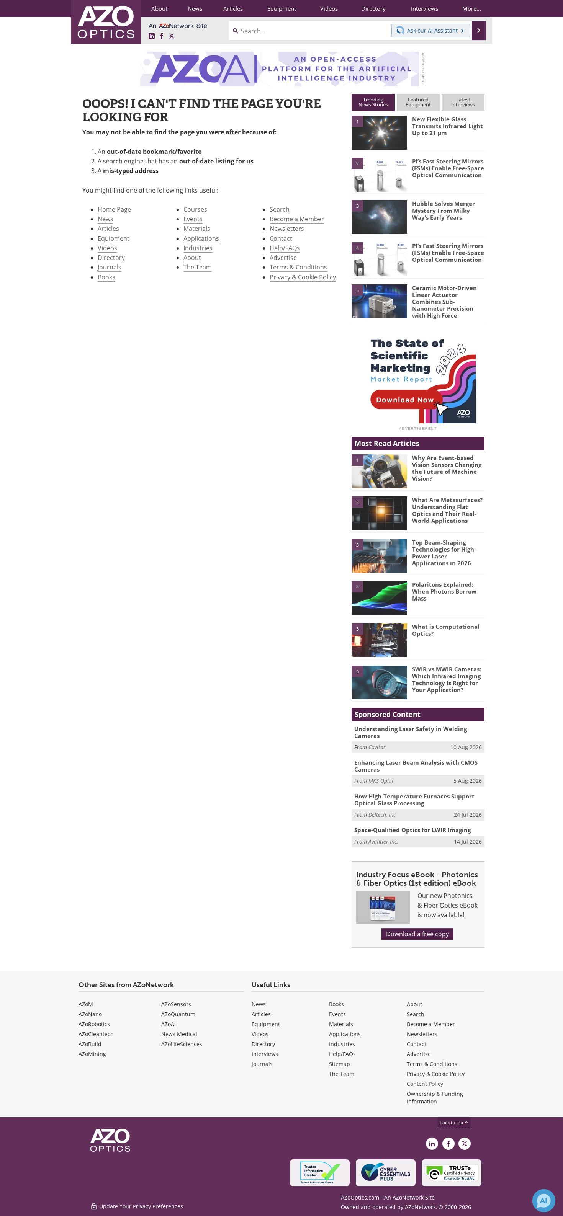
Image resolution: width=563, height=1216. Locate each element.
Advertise (283, 257)
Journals (109, 267)
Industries (198, 248)
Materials (196, 228)
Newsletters (287, 228)
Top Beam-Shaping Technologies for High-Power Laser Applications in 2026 (444, 553)
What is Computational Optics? (446, 630)
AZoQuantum (178, 1014)
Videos (107, 248)
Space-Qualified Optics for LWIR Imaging (412, 830)
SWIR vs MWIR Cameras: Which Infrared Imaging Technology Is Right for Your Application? (446, 679)
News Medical (179, 1034)
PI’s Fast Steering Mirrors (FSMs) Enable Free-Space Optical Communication (448, 168)
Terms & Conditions (298, 267)
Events (193, 219)
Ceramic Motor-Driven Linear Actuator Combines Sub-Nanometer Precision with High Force (444, 301)
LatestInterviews (463, 102)
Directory (111, 257)
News (105, 219)
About (192, 257)
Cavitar (377, 747)
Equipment (113, 238)
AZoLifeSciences (181, 1044)
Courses (195, 209)
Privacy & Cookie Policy (303, 277)
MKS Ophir (381, 780)
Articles (108, 228)
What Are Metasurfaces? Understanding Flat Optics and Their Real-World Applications (447, 510)
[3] (379, 216)
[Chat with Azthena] (543, 1200)
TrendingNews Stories (373, 102)
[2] (379, 174)
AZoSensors (176, 1004)
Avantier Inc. (383, 841)
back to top (452, 1122)
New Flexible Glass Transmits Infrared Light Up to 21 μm (447, 126)
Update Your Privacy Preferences (140, 1206)
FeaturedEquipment (418, 102)
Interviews (265, 1054)
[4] (379, 258)
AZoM (86, 1004)
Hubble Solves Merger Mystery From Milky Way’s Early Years (443, 210)
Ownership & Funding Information (435, 1097)
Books (106, 277)
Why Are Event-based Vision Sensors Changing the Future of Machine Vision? (446, 468)
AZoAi (168, 1024)
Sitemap (339, 1063)
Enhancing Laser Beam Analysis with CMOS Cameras (416, 766)
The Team (197, 267)
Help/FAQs (285, 248)
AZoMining (92, 1054)
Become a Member (297, 219)
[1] (379, 132)
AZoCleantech (96, 1034)
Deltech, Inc (382, 814)
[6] (379, 682)
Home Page (114, 209)
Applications (201, 238)
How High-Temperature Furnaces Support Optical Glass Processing (414, 799)
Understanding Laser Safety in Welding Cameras (410, 732)
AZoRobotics (94, 1024)
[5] (379, 300)
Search (280, 209)
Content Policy (425, 1083)
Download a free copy (417, 934)
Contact (281, 238)
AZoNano (90, 1014)
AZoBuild (90, 1044)
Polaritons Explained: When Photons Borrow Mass (444, 591)
